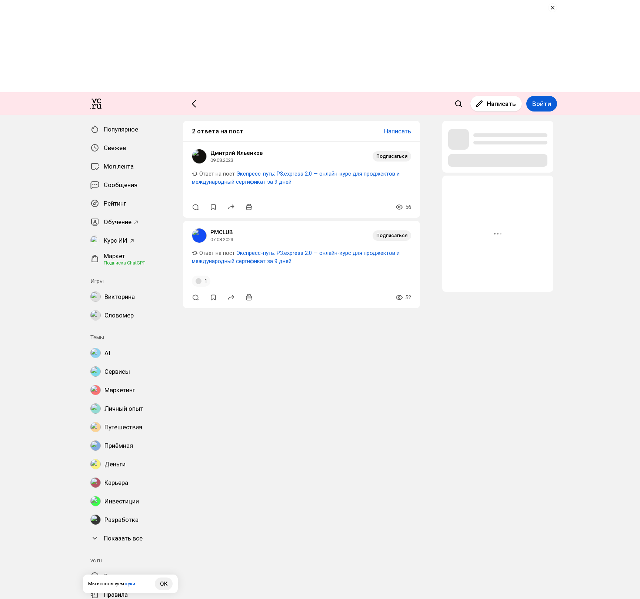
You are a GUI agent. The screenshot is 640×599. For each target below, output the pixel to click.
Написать (501, 103)
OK (163, 583)
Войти (541, 103)
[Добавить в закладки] (213, 207)
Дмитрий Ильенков (236, 153)
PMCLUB (221, 232)
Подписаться (391, 156)
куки (130, 583)
